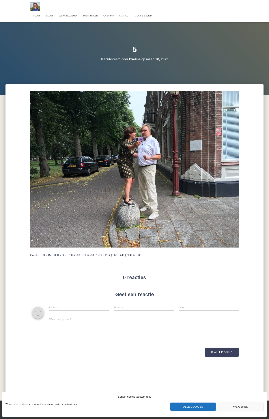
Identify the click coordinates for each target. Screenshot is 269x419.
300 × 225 (60, 255)
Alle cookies (193, 406)
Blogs (49, 15)
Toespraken (90, 15)
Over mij (108, 15)
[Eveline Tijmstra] (35, 6)
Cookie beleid (143, 15)
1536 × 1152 (103, 255)
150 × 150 (46, 255)
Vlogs (36, 15)
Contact (124, 15)
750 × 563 (74, 255)
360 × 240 (118, 255)
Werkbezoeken (68, 15)
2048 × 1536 (134, 255)
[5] (134, 169)
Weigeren (240, 406)
